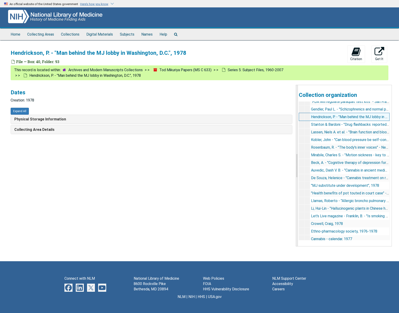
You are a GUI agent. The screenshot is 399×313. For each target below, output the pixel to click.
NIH (191, 297)
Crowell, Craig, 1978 (327, 223)
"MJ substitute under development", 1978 (345, 185)
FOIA (207, 284)
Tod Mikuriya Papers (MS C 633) (185, 70)
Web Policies (213, 278)
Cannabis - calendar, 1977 (331, 239)
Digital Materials (99, 34)
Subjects (127, 34)
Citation (356, 59)
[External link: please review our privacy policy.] (68, 287)
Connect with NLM (79, 278)
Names (147, 34)
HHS (201, 297)
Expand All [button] (19, 111)
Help (163, 34)
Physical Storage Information (40, 119)
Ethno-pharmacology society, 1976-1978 (344, 231)
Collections (70, 34)
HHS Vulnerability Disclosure (226, 289)
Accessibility (282, 284)
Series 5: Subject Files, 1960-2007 (255, 70)
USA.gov (215, 297)
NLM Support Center (289, 278)
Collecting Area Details (34, 129)
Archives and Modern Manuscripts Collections (105, 70)
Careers (278, 289)
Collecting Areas (40, 34)
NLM (181, 297)
